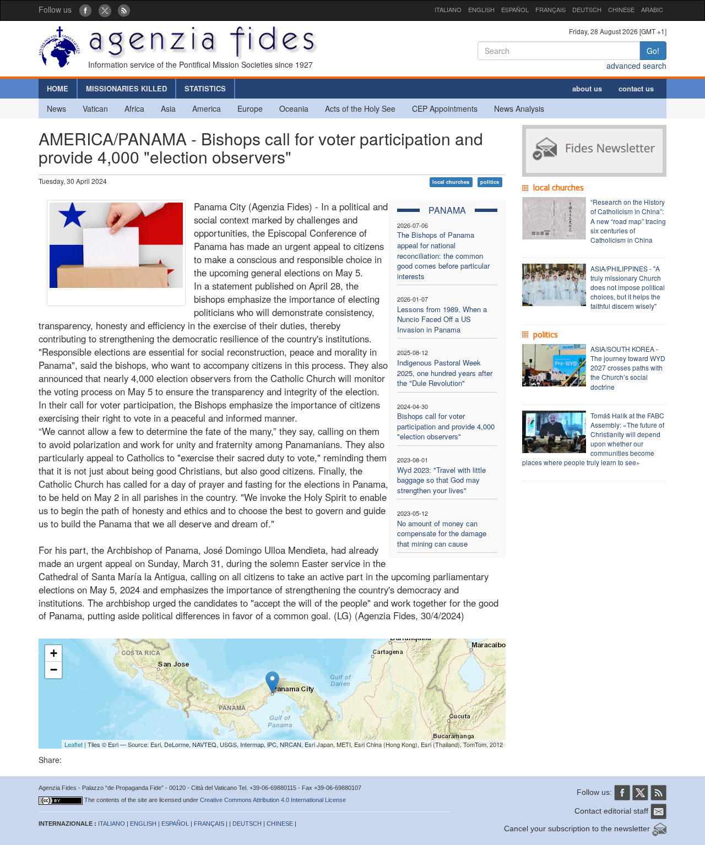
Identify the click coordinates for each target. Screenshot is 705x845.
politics (489, 182)
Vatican (95, 108)
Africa (134, 108)
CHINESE (621, 9)
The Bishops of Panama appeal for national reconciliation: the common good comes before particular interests (443, 255)
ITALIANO (448, 9)
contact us (636, 88)
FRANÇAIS (550, 9)
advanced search (636, 65)
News (56, 108)
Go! (653, 50)
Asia (168, 108)
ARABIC (652, 9)
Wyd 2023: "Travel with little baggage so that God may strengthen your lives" (441, 480)
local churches (450, 182)
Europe (250, 108)
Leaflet (73, 744)
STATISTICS (205, 88)
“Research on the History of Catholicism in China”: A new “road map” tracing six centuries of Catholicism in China (628, 220)
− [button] (53, 670)
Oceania (293, 108)
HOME (57, 88)
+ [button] (53, 653)
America (206, 108)
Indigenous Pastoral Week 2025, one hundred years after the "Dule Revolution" (444, 372)
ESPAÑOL (515, 9)
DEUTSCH (586, 9)
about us (587, 88)
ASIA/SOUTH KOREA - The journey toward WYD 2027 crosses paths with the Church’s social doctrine (627, 367)
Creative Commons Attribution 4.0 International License (273, 800)
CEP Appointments (445, 108)
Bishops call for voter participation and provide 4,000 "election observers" (446, 426)
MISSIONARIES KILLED (126, 88)
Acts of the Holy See (360, 108)
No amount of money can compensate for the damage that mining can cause (441, 533)
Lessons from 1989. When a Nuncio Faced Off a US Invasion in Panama (442, 319)
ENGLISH (481, 9)
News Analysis (519, 108)
